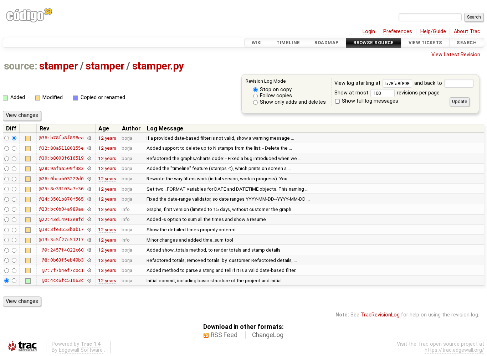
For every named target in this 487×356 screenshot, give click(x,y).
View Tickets (425, 42)
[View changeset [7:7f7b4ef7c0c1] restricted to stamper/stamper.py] (89, 270)
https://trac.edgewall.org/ (454, 350)
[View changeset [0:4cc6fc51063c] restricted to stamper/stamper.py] (89, 280)
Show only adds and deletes (292, 102)
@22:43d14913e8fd (61, 219)
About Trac (467, 32)
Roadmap (326, 42)
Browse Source (373, 42)
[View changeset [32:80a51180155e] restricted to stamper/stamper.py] (89, 148)
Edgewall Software (81, 350)
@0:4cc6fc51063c (63, 280)
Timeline (288, 42)
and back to (429, 83)
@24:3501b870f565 (61, 199)
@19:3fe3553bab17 (61, 229)
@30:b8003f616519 (61, 158)
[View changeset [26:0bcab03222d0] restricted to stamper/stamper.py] (89, 178)
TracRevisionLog (380, 315)
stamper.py (158, 66)
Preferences (397, 32)
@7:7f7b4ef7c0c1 (63, 270)
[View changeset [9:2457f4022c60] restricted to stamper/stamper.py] (89, 250)
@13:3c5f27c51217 (61, 239)
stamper (58, 66)
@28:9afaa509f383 (61, 168)
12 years (107, 138)
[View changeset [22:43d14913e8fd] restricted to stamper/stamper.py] (89, 219)
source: (20, 66)
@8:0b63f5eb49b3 (63, 260)
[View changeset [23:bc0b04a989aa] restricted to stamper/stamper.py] (89, 209)
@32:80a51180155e (61, 148)
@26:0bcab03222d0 (61, 178)
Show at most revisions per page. (387, 93)
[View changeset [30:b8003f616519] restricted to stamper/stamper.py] (89, 158)
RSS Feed (224, 335)
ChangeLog (267, 335)
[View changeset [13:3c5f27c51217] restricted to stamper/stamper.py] (89, 239)
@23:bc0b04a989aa (61, 209)
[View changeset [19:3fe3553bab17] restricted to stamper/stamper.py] (89, 229)
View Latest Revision (455, 55)
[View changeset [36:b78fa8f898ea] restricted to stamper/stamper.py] (89, 137)
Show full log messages (369, 101)
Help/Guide (433, 32)
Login (369, 32)
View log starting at (358, 83)
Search (467, 42)
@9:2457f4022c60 (63, 250)
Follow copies (275, 96)
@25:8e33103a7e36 (61, 188)
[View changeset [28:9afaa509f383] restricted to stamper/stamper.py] (89, 168)
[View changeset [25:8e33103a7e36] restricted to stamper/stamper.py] (89, 188)
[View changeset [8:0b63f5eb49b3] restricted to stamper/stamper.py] (89, 260)
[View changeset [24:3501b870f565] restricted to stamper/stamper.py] (89, 199)
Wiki (257, 42)
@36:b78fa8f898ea (61, 137)
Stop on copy (275, 90)
